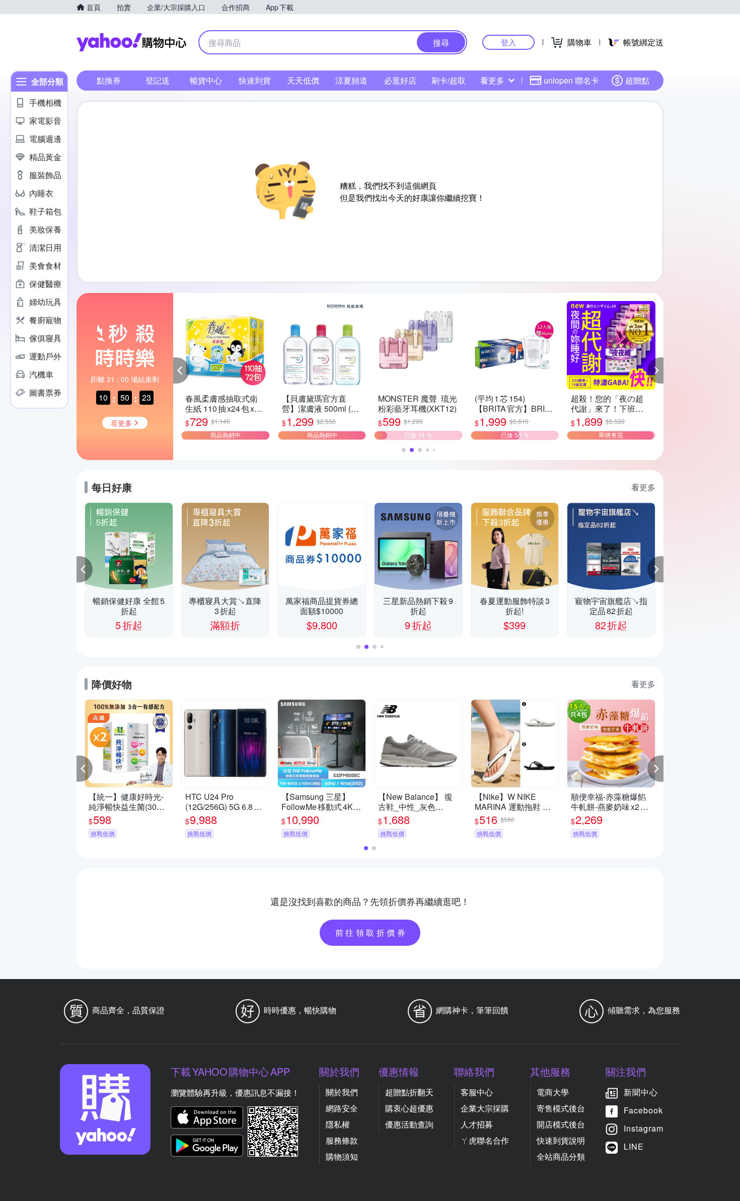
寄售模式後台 (561, 1108)
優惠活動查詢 (409, 1124)
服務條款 (342, 1140)
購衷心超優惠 (409, 1108)
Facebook (643, 1110)
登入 (508, 42)
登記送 (157, 80)
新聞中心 (641, 1092)
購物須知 (342, 1156)
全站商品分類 (561, 1156)
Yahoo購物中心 (131, 42)
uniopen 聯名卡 (571, 80)
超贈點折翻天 (409, 1092)
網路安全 (342, 1108)
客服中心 (477, 1092)
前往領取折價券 (371, 932)
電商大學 (553, 1092)
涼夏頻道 (351, 80)
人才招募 (477, 1124)
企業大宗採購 (485, 1108)
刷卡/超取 (448, 80)
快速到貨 (255, 80)
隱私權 (338, 1124)
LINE (634, 1146)
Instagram (643, 1128)
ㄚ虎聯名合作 (485, 1140)
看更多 (492, 80)
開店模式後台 (561, 1124)
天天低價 (303, 80)
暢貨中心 (206, 80)
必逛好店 (400, 80)
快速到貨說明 (561, 1140)
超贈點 (637, 80)
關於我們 (342, 1092)
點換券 (109, 80)
